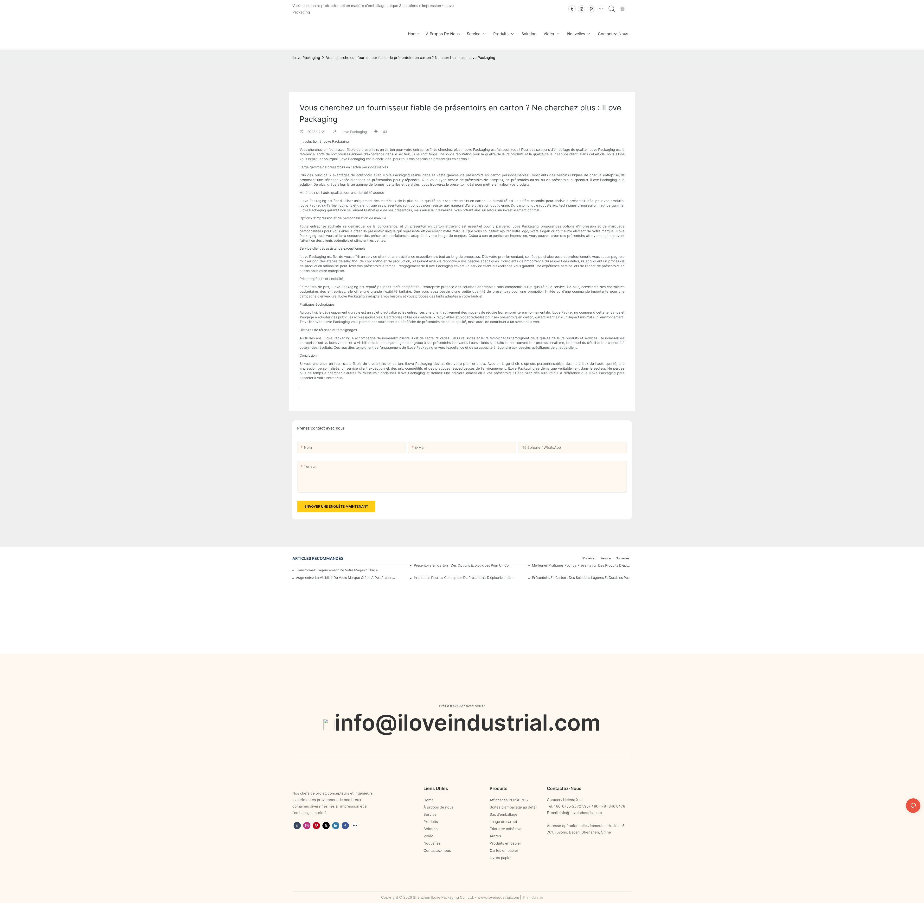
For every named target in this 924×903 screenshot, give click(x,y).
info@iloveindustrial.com (467, 722)
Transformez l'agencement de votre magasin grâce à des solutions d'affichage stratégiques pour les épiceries (339, 570)
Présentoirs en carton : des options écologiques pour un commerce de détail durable (463, 565)
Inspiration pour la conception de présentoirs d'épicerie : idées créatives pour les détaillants (463, 577)
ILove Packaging (306, 57)
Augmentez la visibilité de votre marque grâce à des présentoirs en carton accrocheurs (346, 577)
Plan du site (532, 897)
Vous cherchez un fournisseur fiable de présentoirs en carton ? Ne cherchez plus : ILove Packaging (410, 57)
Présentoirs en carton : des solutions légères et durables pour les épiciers (582, 577)
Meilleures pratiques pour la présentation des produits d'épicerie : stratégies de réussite (582, 565)
